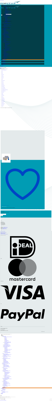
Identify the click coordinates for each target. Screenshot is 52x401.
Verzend (1, 215)
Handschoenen (5, 35)
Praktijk (5, 42)
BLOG (1, 62)
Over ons (2, 60)
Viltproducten (5, 57)
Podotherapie (4, 61)
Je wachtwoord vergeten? (3, 400)
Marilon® (6, 7)
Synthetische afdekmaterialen (7, 342)
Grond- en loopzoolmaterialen (7, 15)
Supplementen (5, 21)
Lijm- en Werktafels (7, 48)
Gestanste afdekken (7, 13)
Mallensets (5, 52)
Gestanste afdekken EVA (8, 11)
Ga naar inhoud (2, 0)
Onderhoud (5, 384)
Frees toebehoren (6, 370)
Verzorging (5, 360)
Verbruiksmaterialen (4, 381)
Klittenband (5, 51)
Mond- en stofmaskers (6, 366)
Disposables (3, 34)
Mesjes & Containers (6, 36)
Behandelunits (7, 44)
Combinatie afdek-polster (7, 345)
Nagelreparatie (5, 54)
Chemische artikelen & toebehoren (6, 26)
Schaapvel (5, 25)
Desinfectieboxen (6, 32)
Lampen (6, 45)
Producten (3, 63)
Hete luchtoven (7, 377)
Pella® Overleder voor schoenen (8, 24)
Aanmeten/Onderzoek (6, 53)
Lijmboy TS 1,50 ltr (4, 206)
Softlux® (6, 8)
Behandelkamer (6, 55)
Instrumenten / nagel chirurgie (6, 363)
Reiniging (5, 359)
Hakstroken (6, 19)
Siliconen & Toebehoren (5, 33)
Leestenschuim (5, 356)
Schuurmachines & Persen (8, 47)
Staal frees (5, 40)
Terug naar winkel (4, 22)
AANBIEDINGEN (4, 59)
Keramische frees (6, 39)
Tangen (4, 380)
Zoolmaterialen (4, 5)
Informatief (3, 64)
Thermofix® (6, 9)
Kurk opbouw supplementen (8, 349)
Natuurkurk (6, 17)
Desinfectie (5, 30)
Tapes (4, 58)
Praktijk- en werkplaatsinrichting (6, 41)
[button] (1, 66)
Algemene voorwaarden (3, 232)
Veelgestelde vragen (3, 233)
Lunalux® (6, 10)
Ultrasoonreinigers (6, 31)
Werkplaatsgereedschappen (6, 49)
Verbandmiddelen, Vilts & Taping (6, 56)
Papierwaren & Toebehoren (7, 37)
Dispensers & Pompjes (6, 362)
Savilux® (6, 6)
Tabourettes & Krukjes (7, 43)
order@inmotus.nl (4, 228)
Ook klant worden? (3, 231)
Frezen (3, 38)
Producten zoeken (3, 14)
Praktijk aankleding (7, 46)
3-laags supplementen (7, 22)
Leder (3, 23)
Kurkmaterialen (6, 16)
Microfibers (6, 343)
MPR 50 (6, 339)
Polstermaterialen (6, 14)
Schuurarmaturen (6, 50)
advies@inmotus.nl (5, 227)
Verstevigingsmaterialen (7, 346)
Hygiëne (5, 29)
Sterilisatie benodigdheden (7, 383)
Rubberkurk (6, 18)
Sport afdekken (7, 12)
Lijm (4, 27)
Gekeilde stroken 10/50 (8, 20)
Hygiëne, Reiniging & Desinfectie (6, 28)
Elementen (3, 387)
